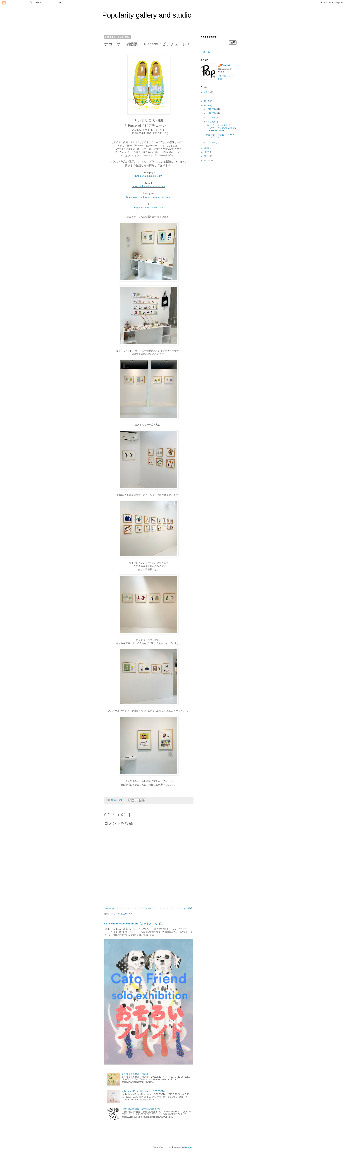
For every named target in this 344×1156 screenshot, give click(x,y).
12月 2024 (211, 109)
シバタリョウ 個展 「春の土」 (136, 1074)
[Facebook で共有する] (140, 800)
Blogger (188, 1147)
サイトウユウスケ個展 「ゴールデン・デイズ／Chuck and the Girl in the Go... (221, 128)
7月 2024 (211, 117)
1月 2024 (211, 142)
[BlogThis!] (133, 800)
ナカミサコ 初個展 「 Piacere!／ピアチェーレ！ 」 (220, 135)
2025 (206, 101)
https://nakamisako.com (148, 175)
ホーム (148, 908)
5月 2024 (211, 122)
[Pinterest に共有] (143, 800)
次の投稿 (109, 908)
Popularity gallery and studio (147, 15)
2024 (206, 105)
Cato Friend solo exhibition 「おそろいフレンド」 (134, 923)
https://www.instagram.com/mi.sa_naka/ (148, 197)
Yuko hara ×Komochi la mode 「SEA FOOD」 (144, 1091)
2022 (206, 152)
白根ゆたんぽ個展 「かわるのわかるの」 (141, 1108)
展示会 (206, 92)
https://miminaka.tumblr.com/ (148, 186)
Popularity (226, 65)
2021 (206, 156)
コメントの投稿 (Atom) (121, 913)
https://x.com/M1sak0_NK (148, 207)
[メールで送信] (130, 800)
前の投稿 (188, 908)
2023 (206, 148)
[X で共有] (136, 800)
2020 (206, 160)
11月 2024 (211, 113)
